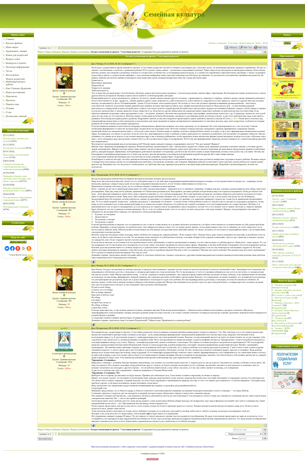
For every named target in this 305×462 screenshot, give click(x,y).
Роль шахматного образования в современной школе (17, 198)
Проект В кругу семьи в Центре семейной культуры (286, 209)
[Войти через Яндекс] (17, 248)
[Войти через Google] (23, 248)
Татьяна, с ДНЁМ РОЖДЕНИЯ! (281, 329)
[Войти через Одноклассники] (29, 248)
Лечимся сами (281, 318)
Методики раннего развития (15, 207)
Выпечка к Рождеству (284, 297)
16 (135, 64)
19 (140, 328)
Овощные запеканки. (284, 285)
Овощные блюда (279, 287)
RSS (180, 2)
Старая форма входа (18, 255)
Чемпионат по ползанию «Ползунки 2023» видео (283, 244)
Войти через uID (18, 242)
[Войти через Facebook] (12, 248)
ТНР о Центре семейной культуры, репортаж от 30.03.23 (286, 254)
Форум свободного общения (57, 52)
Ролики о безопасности (282, 227)
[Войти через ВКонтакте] (7, 248)
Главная (155, 2)
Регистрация (165, 2)
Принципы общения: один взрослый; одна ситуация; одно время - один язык (17, 178)
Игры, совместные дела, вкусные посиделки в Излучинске (287, 266)
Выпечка (276, 300)
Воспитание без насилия (14, 148)
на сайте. (234, 118)
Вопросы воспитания (80, 52)
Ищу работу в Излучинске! (287, 323)
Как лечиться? (278, 320)
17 (140, 175)
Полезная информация (282, 325)
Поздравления (278, 308)
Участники (233, 43)
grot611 (64, 328)
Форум (40, 52)
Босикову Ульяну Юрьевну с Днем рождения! (286, 311)
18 (135, 265)
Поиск (258, 43)
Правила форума (246, 43)
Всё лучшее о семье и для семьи (286, 295)
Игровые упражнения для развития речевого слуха (14, 189)
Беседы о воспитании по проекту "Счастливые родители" (116, 52)
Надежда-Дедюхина (64, 64)
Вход (175, 2)
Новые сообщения (218, 43)
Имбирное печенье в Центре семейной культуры (285, 219)
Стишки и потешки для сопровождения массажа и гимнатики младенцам (15, 166)
